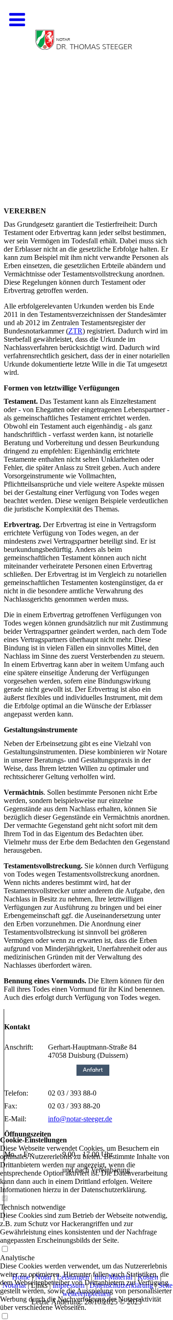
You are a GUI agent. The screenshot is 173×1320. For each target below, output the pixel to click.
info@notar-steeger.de (80, 1119)
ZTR (75, 331)
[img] (86, 92)
